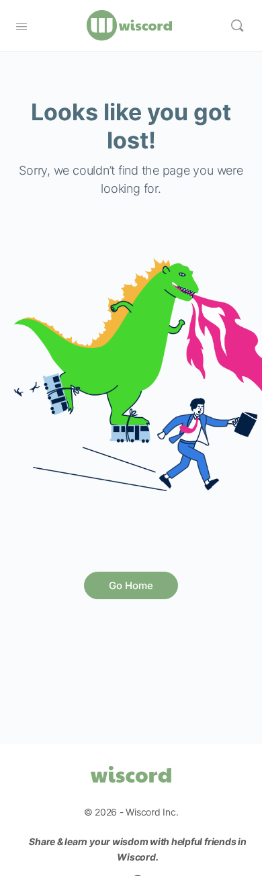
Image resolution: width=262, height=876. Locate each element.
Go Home (131, 585)
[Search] (237, 25)
